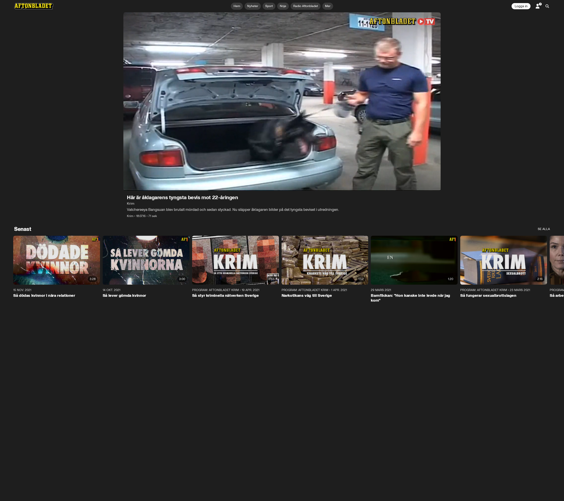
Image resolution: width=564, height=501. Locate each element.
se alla (544, 229)
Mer (327, 6)
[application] (282, 101)
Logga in (521, 6)
